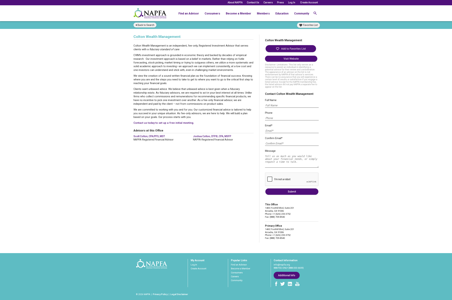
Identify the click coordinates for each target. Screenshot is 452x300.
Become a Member (238, 13)
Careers (268, 2)
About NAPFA (235, 2)
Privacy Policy (160, 294)
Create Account (309, 2)
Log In (291, 2)
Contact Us (253, 2)
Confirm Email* (273, 138)
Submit (292, 191)
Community (301, 13)
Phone (268, 112)
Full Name (270, 100)
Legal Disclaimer (179, 294)
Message (270, 150)
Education (282, 13)
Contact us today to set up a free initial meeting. (163, 122)
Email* (268, 125)
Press (280, 2)
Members (263, 13)
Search (146, 25)
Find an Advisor (189, 13)
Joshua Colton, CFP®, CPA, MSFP (212, 136)
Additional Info (286, 275)
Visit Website (291, 58)
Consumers (212, 13)
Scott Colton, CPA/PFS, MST (149, 136)
